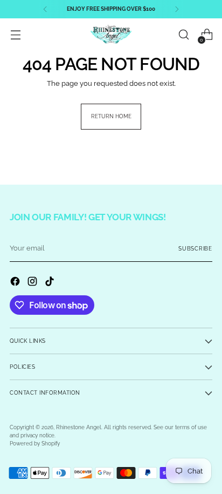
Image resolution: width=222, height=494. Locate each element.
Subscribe (195, 249)
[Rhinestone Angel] (111, 34)
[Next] (177, 9)
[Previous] (45, 9)
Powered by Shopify (35, 443)
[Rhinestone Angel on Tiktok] (50, 282)
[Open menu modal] (15, 35)
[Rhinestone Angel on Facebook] (16, 282)
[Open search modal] (183, 35)
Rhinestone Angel (78, 427)
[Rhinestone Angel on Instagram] (33, 282)
